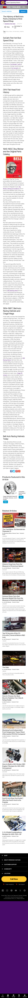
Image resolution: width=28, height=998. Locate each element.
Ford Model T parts (15, 64)
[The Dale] (14, 658)
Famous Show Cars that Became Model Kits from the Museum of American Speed (12, 598)
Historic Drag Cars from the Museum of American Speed (12, 565)
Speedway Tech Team (10, 23)
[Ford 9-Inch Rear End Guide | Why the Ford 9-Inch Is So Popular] (14, 789)
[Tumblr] (22, 471)
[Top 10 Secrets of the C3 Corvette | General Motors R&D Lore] (14, 624)
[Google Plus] (19, 471)
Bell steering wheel (12, 290)
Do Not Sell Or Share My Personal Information (14, 897)
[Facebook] (11, 471)
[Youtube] (16, 891)
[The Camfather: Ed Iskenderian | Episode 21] (14, 520)
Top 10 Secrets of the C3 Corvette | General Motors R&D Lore (13, 635)
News (18, 568)
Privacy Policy (4, 895)
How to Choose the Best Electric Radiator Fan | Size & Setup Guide (12, 698)
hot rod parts (14, 68)
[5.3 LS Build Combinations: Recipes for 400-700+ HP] (14, 823)
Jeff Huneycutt (7, 639)
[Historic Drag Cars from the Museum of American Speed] (14, 555)
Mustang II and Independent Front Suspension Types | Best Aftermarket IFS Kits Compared (13, 732)
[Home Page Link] (2, 2)
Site (24, 895)
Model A (21, 31)
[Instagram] (7, 891)
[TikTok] (12, 891)
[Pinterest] (16, 471)
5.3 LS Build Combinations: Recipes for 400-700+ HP (12, 833)
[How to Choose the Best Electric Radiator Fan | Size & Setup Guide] (14, 686)
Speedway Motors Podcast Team (11, 533)
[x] (20, 891)
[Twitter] (14, 471)
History (10, 31)
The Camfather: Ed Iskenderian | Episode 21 (13, 530)
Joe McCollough (7, 568)
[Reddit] (24, 471)
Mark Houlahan (7, 702)
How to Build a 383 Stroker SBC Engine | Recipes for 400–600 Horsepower (13, 766)
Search (23, 11)
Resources (16, 895)
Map (26, 895)
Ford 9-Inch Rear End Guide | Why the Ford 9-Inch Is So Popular (12, 800)
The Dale (5, 667)
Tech (17, 639)
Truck (4, 32)
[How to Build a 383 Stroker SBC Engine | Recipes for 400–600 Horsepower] (14, 755)
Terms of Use (10, 895)
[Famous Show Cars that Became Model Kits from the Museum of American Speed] (14, 587)
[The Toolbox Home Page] (14, 7)
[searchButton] (25, 2)
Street (7, 31)
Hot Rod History (16, 31)
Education (20, 895)
